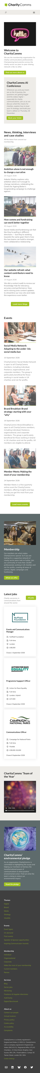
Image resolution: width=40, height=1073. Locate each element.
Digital (6, 904)
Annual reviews (10, 1016)
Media (6, 911)
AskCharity (8, 998)
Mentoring (8, 991)
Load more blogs (20, 304)
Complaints (8, 1030)
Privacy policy (9, 1020)
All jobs (31, 598)
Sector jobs (8, 987)
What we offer (11, 578)
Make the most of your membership (17, 965)
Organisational (9, 958)
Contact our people (11, 1012)
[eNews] (7, 1067)
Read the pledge (12, 884)
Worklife (7, 918)
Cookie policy (9, 1023)
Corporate (8, 962)
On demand (8, 933)
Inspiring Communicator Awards (16, 943)
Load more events (20, 504)
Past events (8, 936)
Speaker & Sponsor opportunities (16, 940)
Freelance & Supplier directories (16, 994)
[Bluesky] (20, 1067)
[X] (33, 1067)
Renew (6, 972)
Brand (6, 907)
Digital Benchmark (11, 1001)
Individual (7, 955)
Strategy (7, 914)
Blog (5, 984)
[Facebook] (26, 1067)
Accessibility (8, 1027)
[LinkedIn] (13, 1067)
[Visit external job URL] (20, 631)
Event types (8, 929)
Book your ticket (14, 118)
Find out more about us (15, 72)
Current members (10, 969)
